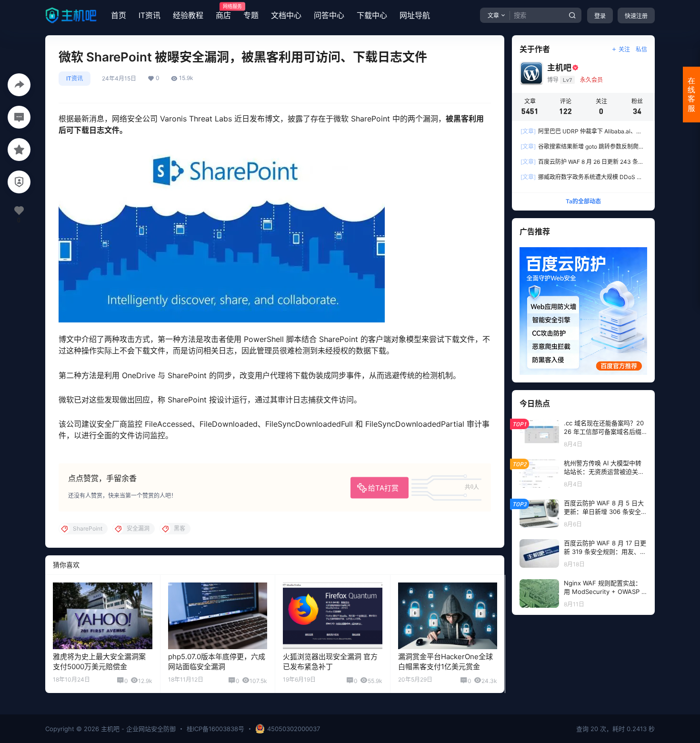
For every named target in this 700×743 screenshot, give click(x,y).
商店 (223, 11)
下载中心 (372, 15)
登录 (600, 16)
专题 (251, 15)
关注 (624, 49)
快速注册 (636, 16)
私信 (641, 49)
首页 (118, 15)
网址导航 (415, 15)
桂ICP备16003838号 (215, 729)
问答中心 (329, 15)
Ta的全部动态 (583, 201)
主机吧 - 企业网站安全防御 (137, 729)
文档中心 (286, 15)
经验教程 (188, 15)
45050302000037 (293, 729)
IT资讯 (149, 15)
